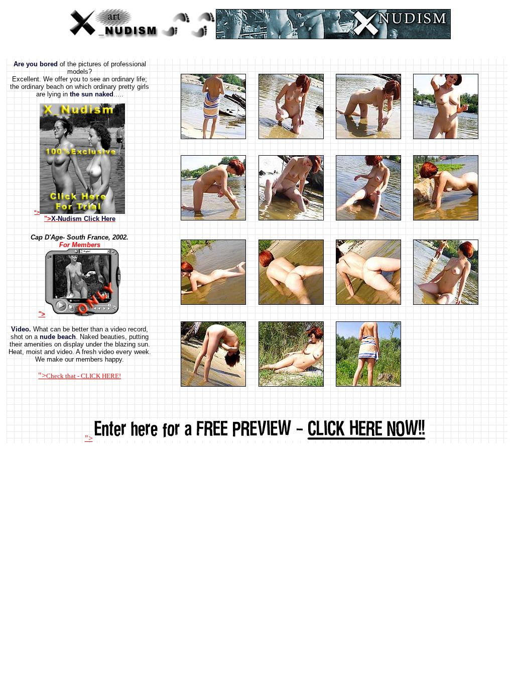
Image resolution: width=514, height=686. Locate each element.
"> (79, 218)
